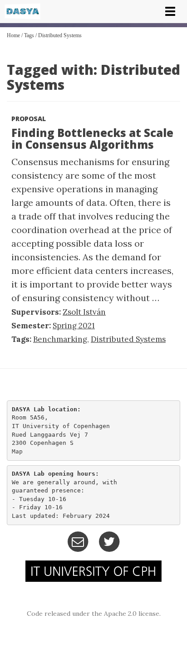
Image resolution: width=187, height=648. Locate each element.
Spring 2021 (74, 326)
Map (17, 451)
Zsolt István (84, 312)
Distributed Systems (60, 35)
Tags (29, 35)
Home (13, 35)
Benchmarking (60, 339)
